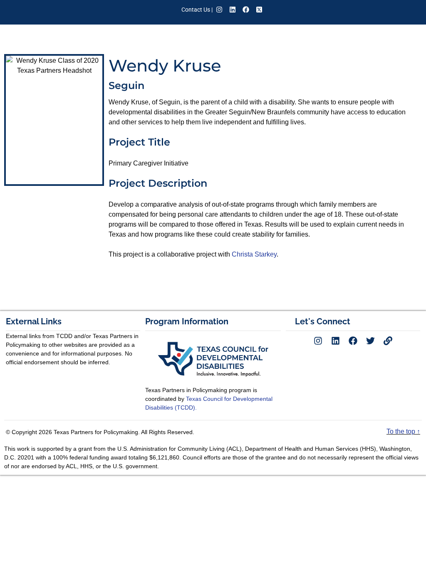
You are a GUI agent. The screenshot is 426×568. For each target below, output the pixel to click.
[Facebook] (246, 9)
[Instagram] (219, 9)
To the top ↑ (403, 431)
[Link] (388, 340)
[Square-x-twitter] (259, 9)
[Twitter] (370, 340)
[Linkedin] (232, 9)
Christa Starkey (254, 254)
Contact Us (195, 9)
